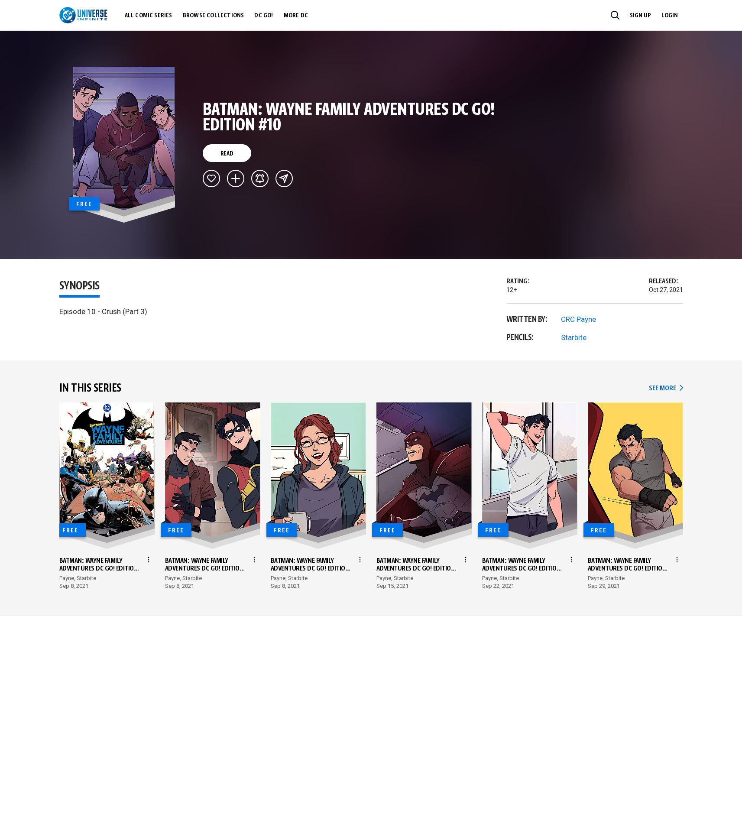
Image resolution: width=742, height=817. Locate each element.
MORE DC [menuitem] (296, 15)
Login (669, 15)
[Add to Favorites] (211, 178)
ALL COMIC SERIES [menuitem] (148, 15)
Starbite (573, 337)
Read (226, 154)
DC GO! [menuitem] (263, 15)
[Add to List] (235, 178)
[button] (615, 15)
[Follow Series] (260, 178)
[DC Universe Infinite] (83, 15)
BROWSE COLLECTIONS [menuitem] (213, 15)
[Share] (284, 178)
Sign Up (640, 15)
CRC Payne (578, 319)
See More (666, 388)
